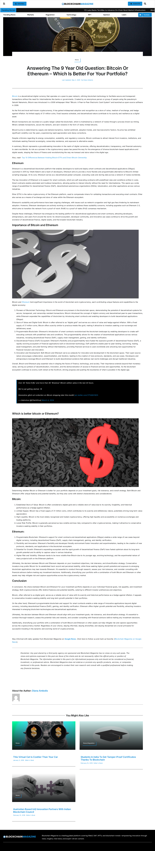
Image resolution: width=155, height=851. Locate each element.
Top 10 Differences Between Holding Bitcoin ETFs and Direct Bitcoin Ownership (54, 158)
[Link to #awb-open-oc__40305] (147, 4)
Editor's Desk (29, 760)
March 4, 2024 (48, 400)
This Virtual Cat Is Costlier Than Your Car (35, 757)
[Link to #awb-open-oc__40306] (4, 4)
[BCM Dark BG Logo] (19, 836)
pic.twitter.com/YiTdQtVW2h (86, 395)
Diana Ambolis (88, 80)
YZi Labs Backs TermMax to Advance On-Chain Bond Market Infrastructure (82, 10)
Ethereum (26, 302)
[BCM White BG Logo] (77, 3)
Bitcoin (15, 96)
